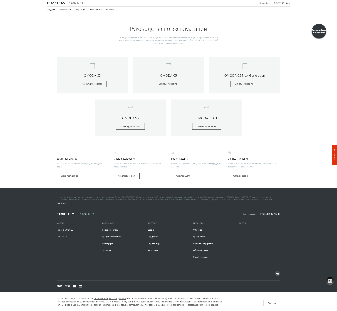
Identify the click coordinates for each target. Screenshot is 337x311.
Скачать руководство (92, 84)
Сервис (151, 230)
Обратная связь (200, 250)
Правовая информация (203, 243)
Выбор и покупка (110, 230)
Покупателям (65, 9)
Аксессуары (107, 243)
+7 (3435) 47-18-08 (281, 3)
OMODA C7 (62, 236)
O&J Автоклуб (154, 243)
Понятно (272, 303)
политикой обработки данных (110, 298)
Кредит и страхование (112, 236)
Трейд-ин (106, 250)
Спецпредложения (126, 176)
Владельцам (80, 9)
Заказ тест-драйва (69, 176)
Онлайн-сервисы (200, 257)
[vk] (277, 273)
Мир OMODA (96, 9)
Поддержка (153, 236)
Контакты (110, 9)
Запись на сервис (240, 176)
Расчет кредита (182, 176)
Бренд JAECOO (199, 236)
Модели (51, 9)
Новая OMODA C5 (65, 230)
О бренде (197, 230)
